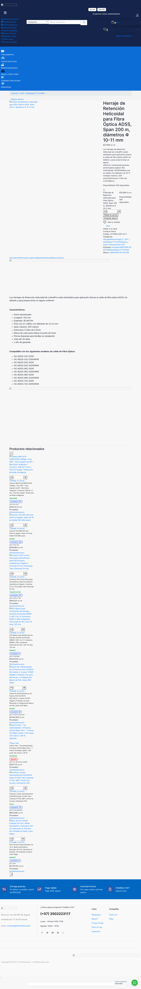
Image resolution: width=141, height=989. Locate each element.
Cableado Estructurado (10, 80)
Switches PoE (119, 244)
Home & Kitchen (9, 28)
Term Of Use (97, 927)
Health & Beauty (9, 22)
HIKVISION (13, 498)
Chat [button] (108, 226)
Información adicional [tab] (28, 258)
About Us (113, 915)
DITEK (11, 804)
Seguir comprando (123, 36)
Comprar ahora (110, 218)
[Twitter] (47, 933)
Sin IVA (92, 9)
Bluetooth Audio (9, 36)
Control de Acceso (9, 61)
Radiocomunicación (9, 68)
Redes (112, 250)
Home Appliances (10, 25)
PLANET (12, 539)
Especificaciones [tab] (44, 258)
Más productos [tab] (57, 258)
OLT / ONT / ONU (23, 93)
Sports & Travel (9, 33)
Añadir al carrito (110, 215)
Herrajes (106, 239)
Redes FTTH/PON (37, 93)
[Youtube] (53, 933)
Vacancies (96, 931)
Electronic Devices (10, 19)
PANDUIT (12, 650)
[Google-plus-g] (63, 933)
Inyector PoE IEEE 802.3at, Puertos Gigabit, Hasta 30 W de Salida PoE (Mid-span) (20, 533)
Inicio (13, 93)
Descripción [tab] (14, 258)
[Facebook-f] (42, 933)
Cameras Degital (10, 42)
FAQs (111, 919)
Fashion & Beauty (10, 30)
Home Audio (8, 39)
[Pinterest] (58, 933)
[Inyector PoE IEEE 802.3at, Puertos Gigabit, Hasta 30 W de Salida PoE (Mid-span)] (21, 517)
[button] (38, 22)
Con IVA (102, 9)
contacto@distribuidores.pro (19, 926)
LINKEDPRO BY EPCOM (119, 252)
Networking (6, 87)
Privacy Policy (97, 923)
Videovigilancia (7, 54)
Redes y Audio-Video (10, 74)
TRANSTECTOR (15, 592)
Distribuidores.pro (16, 512)
